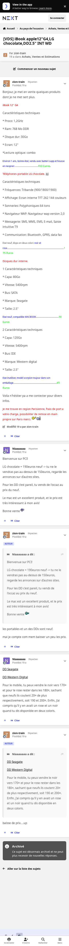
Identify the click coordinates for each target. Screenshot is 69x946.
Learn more (7, 6)
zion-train (20, 53)
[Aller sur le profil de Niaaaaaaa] (6, 450)
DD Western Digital (15, 677)
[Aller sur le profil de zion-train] (5, 55)
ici (47, 174)
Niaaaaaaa (18, 448)
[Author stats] (65, 83)
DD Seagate (10, 669)
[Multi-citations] (4, 436)
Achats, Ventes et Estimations (41, 56)
